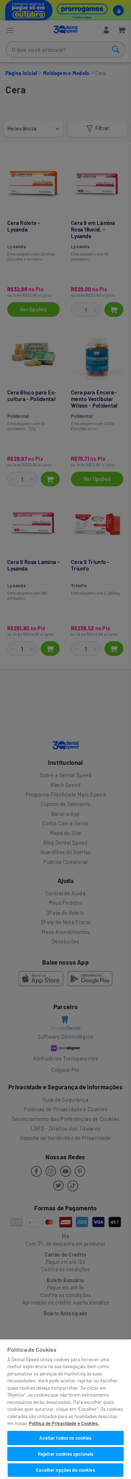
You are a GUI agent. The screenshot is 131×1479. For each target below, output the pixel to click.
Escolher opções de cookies (65, 1470)
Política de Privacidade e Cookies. (64, 1423)
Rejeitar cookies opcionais (65, 1454)
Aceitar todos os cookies (65, 1438)
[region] (65, 1409)
